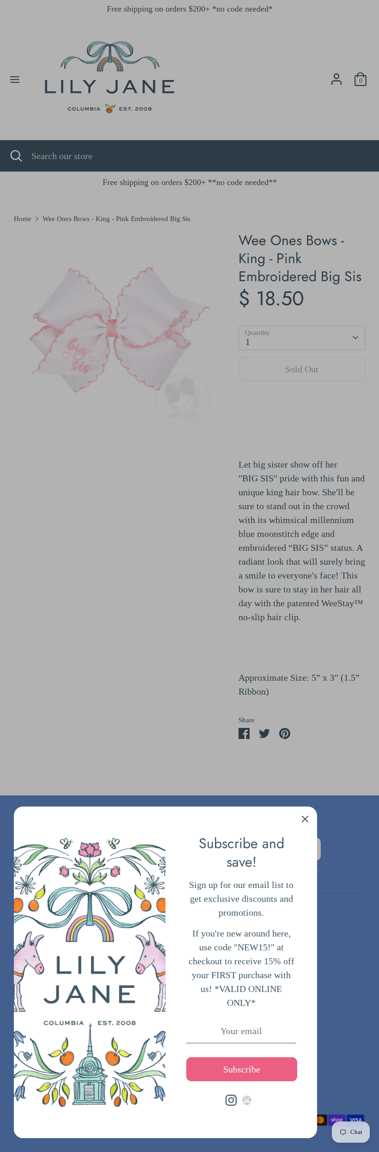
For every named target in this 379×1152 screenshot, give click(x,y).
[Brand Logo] (246, 1100)
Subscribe (241, 1069)
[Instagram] (231, 1100)
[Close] (305, 818)
